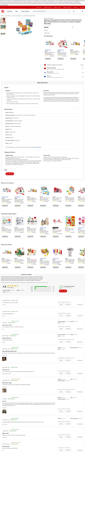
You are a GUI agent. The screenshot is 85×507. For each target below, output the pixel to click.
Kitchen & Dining (47, 0)
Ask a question (9, 173)
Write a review (63, 291)
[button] (47, 25)
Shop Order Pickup (56, 3)
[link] (47, 25)
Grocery (64, 0)
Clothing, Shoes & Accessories (30, 0)
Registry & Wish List (67, 7)
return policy (49, 160)
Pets (11, 2)
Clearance (16, 3)
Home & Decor (40, 0)
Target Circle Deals (43, 3)
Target (2, 15)
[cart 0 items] (82, 11)
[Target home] (2, 11)
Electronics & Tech (41, 2)
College (17, 0)
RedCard (77, 3)
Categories (9, 11)
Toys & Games (33, 2)
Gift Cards (74, 2)
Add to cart (47, 33)
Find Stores (5, 5)
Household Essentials (70, 0)
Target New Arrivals (4, 0)
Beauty (79, 0)
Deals (12, 3)
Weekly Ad (49, 3)
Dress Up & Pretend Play (17, 15)
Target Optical (8, 3)
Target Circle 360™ (57, 7)
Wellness (17, 2)
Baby (76, 0)
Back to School (12, 0)
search (69, 11)
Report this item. (37, 147)
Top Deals (36, 3)
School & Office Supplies (24, 2)
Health (13, 2)
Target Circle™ (39, 7)
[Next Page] (84, 49)
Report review (80, 304)
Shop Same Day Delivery (65, 3)
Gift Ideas (70, 2)
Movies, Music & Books (56, 2)
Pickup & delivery (25, 11)
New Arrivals (21, 3)
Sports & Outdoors (6, 2)
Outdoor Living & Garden (56, 0)
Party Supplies (64, 2)
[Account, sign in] (76, 11)
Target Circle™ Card (48, 7)
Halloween (21, 0)
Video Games (48, 2)
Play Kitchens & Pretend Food (29, 15)
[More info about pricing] (72, 27)
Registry (73, 3)
